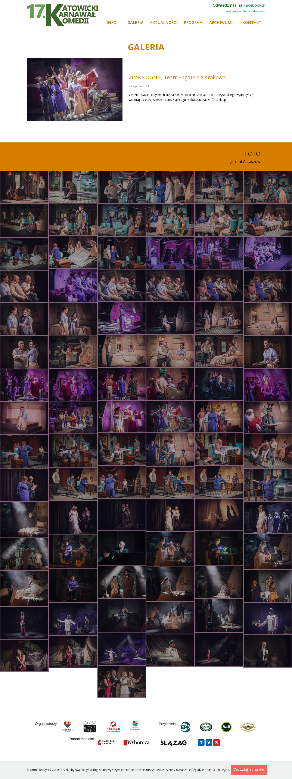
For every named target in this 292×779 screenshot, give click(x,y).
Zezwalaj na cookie (249, 769)
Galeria (135, 22)
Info (112, 22)
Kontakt (251, 22)
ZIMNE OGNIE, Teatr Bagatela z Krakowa (177, 77)
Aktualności (163, 22)
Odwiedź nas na (239, 5)
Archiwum (220, 22)
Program (193, 22)
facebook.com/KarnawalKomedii (245, 11)
